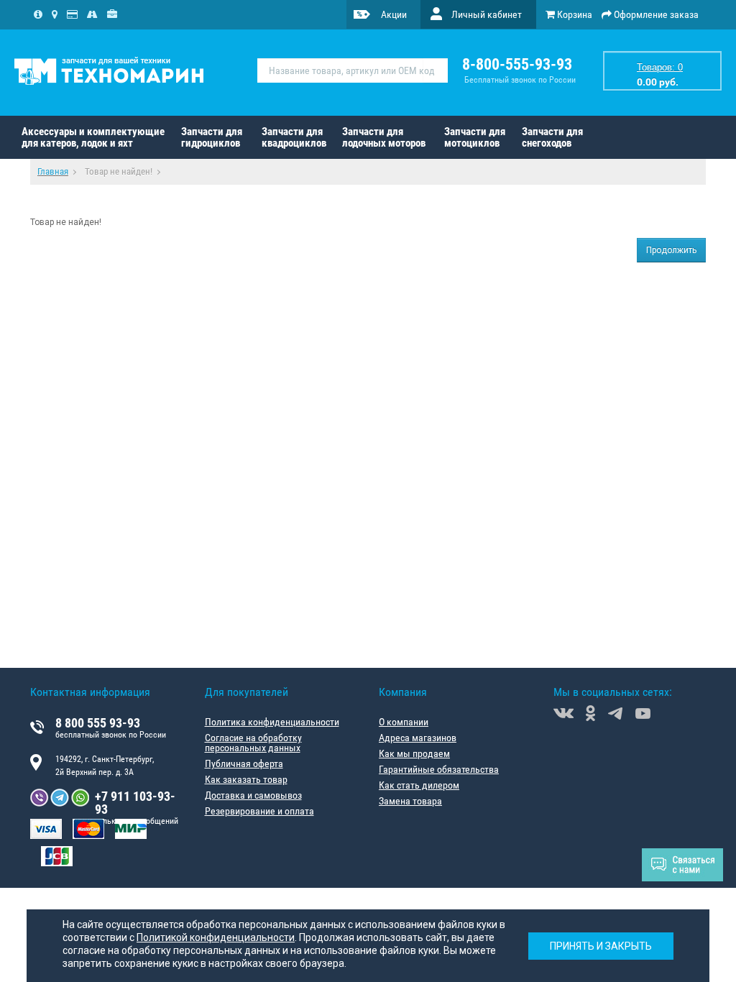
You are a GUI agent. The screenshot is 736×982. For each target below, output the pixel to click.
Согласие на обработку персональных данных (253, 743)
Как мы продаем (414, 753)
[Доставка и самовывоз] (92, 14)
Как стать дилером (419, 785)
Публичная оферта (244, 763)
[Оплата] (72, 14)
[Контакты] (55, 14)
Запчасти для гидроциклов (211, 137)
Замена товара (410, 801)
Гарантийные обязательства (439, 769)
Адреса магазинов (417, 738)
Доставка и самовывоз (253, 795)
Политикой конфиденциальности (216, 937)
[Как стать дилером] (112, 14)
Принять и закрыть (601, 946)
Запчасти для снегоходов (552, 137)
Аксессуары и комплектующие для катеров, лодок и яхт (93, 137)
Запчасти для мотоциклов (474, 137)
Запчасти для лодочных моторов (384, 137)
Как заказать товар (246, 779)
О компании (403, 722)
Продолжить (671, 250)
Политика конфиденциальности (272, 722)
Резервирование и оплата (259, 811)
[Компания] (38, 14)
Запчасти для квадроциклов (294, 137)
